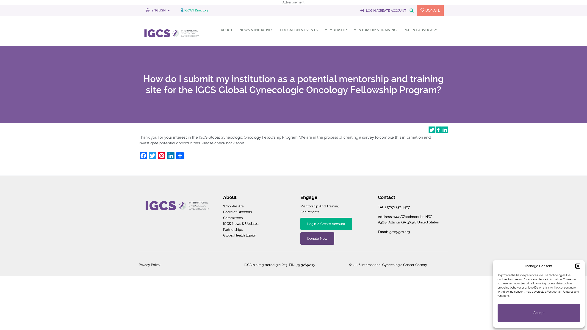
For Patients (309, 212)
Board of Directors (237, 212)
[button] (578, 266)
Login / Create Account (326, 224)
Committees (233, 218)
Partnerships (233, 230)
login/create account (385, 10)
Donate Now (317, 238)
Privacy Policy (149, 265)
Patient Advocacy (420, 30)
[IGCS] (171, 33)
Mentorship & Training (375, 30)
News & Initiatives (256, 30)
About (227, 30)
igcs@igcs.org (399, 232)
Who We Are (233, 206)
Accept (539, 313)
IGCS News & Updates (240, 224)
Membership (335, 30)
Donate (432, 10)
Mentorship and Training (319, 206)
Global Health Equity (239, 235)
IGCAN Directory (196, 10)
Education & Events (299, 30)
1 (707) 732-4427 (397, 207)
